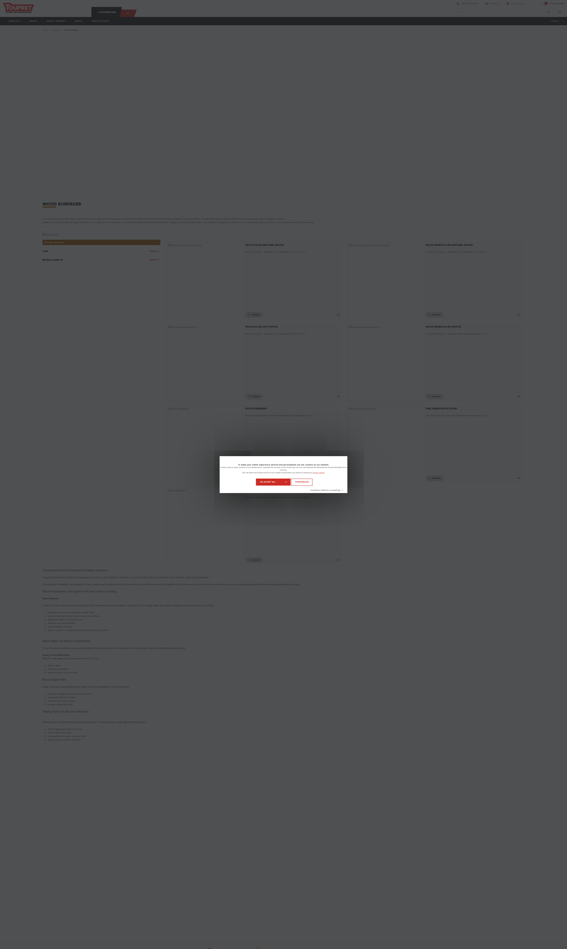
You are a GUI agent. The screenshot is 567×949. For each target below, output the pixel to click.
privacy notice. (319, 473)
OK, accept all (267, 482)
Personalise (302, 482)
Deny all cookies (326, 490)
